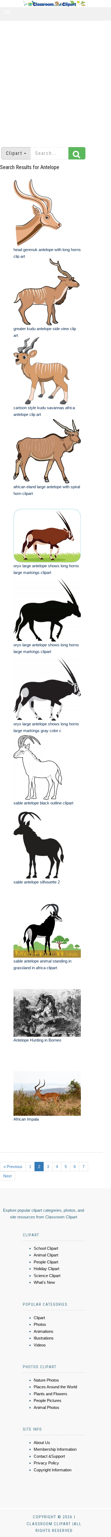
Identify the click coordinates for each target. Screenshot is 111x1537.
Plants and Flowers (50, 1393)
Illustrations (44, 1338)
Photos (40, 1324)
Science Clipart (47, 1275)
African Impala (26, 1119)
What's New (44, 1282)
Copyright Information (52, 1470)
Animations (43, 1331)
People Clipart (46, 1262)
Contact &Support (49, 1456)
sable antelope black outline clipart (43, 803)
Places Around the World (55, 1387)
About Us (42, 1442)
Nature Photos (46, 1380)
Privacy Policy (46, 1463)
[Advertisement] (55, 81)
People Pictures (47, 1400)
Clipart (39, 1317)
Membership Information (55, 1449)
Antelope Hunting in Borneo (37, 1040)
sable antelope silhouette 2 (36, 882)
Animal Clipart (46, 1255)
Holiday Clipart (46, 1268)
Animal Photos (46, 1407)
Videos (40, 1345)
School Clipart (46, 1248)
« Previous (13, 1166)
